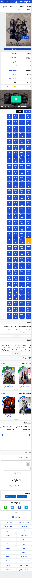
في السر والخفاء (24, 561)
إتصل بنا (22, 497)
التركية (15, 62)
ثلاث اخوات (24, 556)
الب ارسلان (24, 526)
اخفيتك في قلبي (24, 569)
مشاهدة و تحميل (16, 49)
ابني (24, 539)
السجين (8, 539)
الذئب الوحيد (8, 526)
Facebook (21, 457)
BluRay (14, 74)
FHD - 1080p (13, 78)
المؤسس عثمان (24, 522)
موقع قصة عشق (21, 1)
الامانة (8, 543)
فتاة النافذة (8, 522)
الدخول (7, 2)
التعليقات (27, 457)
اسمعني (8, 569)
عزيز (8, 531)
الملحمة (8, 535)
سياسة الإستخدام (10, 497)
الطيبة (8, 552)
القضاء (24, 531)
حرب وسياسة (13, 70)
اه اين (8, 565)
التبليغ (27, 358)
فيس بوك (18, 517)
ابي (24, 543)
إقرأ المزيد (16, 336)
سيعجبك (8, 556)
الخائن (8, 548)
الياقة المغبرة (24, 565)
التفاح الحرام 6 (24, 535)
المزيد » (3, 363)
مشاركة (20, 358)
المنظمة (24, 552)
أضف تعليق (17, 473)
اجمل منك (8, 561)
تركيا (15, 66)
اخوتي (24, 548)
